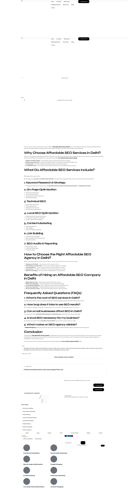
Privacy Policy (38, 439)
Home (52, 1)
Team (61, 433)
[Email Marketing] (26, 470)
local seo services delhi (74, 348)
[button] (64, 357)
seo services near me (94, 348)
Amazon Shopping (56, 487)
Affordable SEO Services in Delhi (31, 348)
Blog (22, 97)
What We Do (67, 1)
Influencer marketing (27, 427)
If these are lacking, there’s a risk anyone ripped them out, (43, 369)
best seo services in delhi (62, 348)
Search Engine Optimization (33, 464)
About (27, 433)
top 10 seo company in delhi (45, 350)
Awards (88, 433)
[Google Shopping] (53, 459)
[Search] (83, 442)
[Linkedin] (70, 436)
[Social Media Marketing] (53, 447)
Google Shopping (56, 464)
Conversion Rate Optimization (30, 417)
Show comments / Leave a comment (64, 357)
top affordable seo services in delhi (60, 350)
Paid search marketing (28, 408)
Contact (53, 7)
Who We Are (66, 4)
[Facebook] (69, 436)
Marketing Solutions (55, 4)
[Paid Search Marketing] (26, 447)
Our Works (59, 1)
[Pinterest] (72, 436)
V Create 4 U (25, 437)
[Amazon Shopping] (53, 481)
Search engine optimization (29, 411)
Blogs (72, 4)
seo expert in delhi (84, 348)
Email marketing (26, 414)
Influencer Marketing (57, 475)
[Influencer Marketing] (53, 470)
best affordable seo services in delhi (47, 348)
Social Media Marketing (28, 420)
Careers (49, 433)
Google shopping (26, 423)
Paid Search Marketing (31, 453)
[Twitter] (67, 436)
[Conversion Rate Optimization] (26, 481)
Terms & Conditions (27, 439)
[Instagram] (65, 436)
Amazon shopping (27, 430)
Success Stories (74, 433)
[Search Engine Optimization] (26, 459)
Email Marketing (29, 475)
